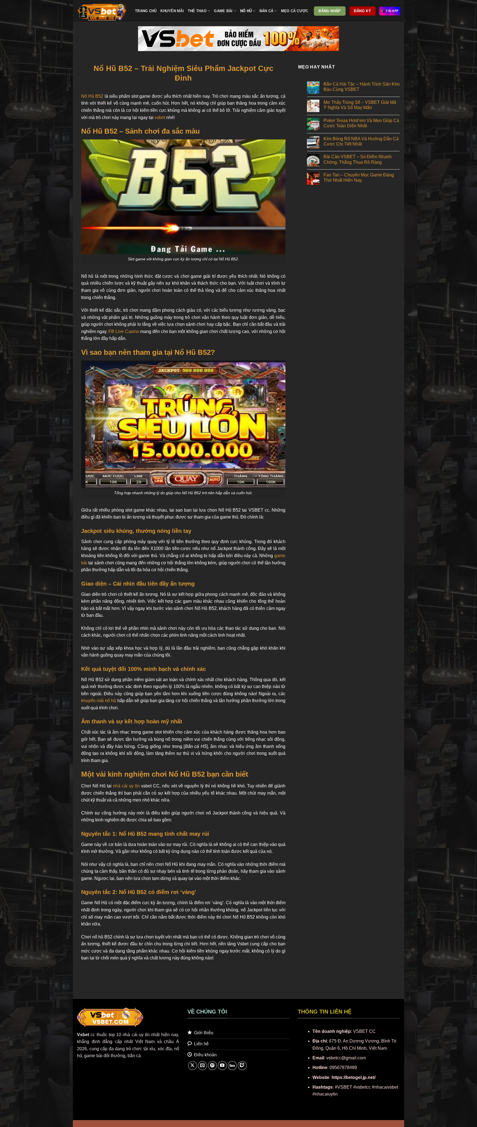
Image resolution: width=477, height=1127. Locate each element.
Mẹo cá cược (294, 11)
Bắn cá (266, 11)
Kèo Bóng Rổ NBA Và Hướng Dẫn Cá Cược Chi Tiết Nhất (361, 141)
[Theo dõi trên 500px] (232, 1065)
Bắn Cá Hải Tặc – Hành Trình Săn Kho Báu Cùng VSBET (362, 87)
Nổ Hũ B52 (92, 96)
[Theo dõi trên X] (192, 1065)
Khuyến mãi (172, 11)
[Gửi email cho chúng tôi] (202, 1065)
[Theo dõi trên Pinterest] (212, 1065)
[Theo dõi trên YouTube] (222, 1065)
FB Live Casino (123, 331)
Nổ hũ (246, 11)
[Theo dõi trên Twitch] (242, 1065)
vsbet (160, 117)
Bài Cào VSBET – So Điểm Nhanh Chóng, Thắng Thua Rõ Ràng (358, 159)
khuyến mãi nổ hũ (98, 700)
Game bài (223, 11)
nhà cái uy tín (126, 786)
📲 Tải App (389, 10)
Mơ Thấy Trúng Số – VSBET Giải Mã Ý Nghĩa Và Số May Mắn (360, 105)
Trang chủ (146, 11)
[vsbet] (102, 11)
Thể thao (197, 11)
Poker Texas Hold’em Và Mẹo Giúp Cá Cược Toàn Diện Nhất (361, 123)
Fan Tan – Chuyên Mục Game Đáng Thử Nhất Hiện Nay (359, 177)
